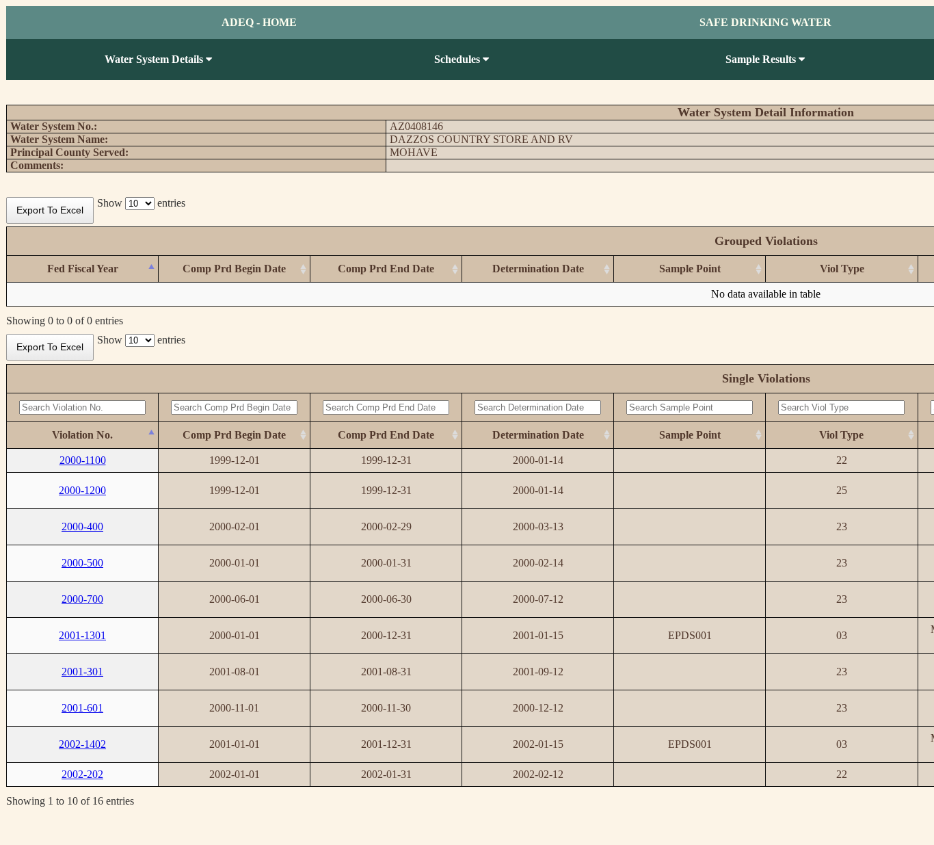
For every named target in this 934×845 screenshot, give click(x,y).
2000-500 (82, 563)
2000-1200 (82, 490)
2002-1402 (82, 744)
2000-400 (82, 526)
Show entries (141, 203)
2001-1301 (82, 635)
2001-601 (82, 708)
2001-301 (82, 671)
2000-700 (82, 599)
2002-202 (82, 774)
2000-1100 (82, 460)
